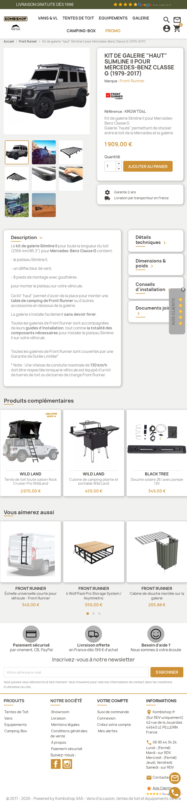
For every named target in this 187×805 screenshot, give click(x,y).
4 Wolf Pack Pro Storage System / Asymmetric (94, 596)
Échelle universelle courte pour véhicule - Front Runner (31, 596)
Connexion (106, 718)
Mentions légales (65, 724)
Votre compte (112, 700)
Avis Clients (162, 788)
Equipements (15, 724)
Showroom (59, 712)
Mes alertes (107, 731)
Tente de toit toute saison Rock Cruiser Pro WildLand (30, 481)
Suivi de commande (113, 712)
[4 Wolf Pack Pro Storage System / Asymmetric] (93, 551)
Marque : (111, 81)
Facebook (56, 764)
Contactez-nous (167, 777)
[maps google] (164, 793)
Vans (8, 718)
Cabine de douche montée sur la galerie (157, 596)
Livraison (58, 718)
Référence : (114, 111)
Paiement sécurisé (66, 748)
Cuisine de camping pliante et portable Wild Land (93, 481)
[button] (88, 613)
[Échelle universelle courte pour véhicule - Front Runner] (30, 551)
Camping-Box (15, 731)
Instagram (67, 764)
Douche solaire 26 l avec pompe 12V (157, 481)
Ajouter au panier (148, 166)
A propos (58, 742)
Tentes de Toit (16, 712)
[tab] (62, 238)
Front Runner (132, 81)
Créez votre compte (114, 724)
